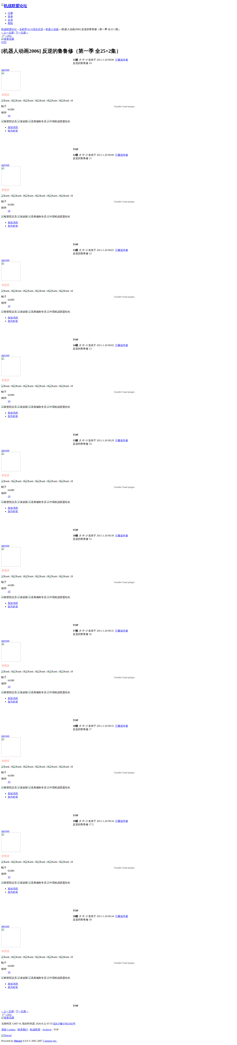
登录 (10, 16)
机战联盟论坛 (9, 29)
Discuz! (18, 1041)
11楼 (75, 59)
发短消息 (13, 127)
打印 (3, 42)
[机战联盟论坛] (14, 6)
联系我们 (23, 1029)
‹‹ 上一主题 (7, 32)
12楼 (75, 155)
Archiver (46, 1029)
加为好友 (13, 130)
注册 (10, 13)
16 (9, 115)
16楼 (75, 535)
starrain (5, 69)
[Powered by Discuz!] (6, 1035)
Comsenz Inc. (50, 1041)
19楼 (75, 821)
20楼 (75, 916)
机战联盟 (35, 1029)
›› (11, 36)
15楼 (75, 440)
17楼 (75, 630)
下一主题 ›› (22, 32)
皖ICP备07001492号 (64, 1023)
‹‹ (6, 36)
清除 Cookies (8, 1029)
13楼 (75, 250)
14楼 (75, 345)
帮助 (10, 23)
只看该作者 (121, 59)
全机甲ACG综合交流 (31, 29)
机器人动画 (52, 29)
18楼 (75, 726)
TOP (75, 149)
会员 (10, 20)
